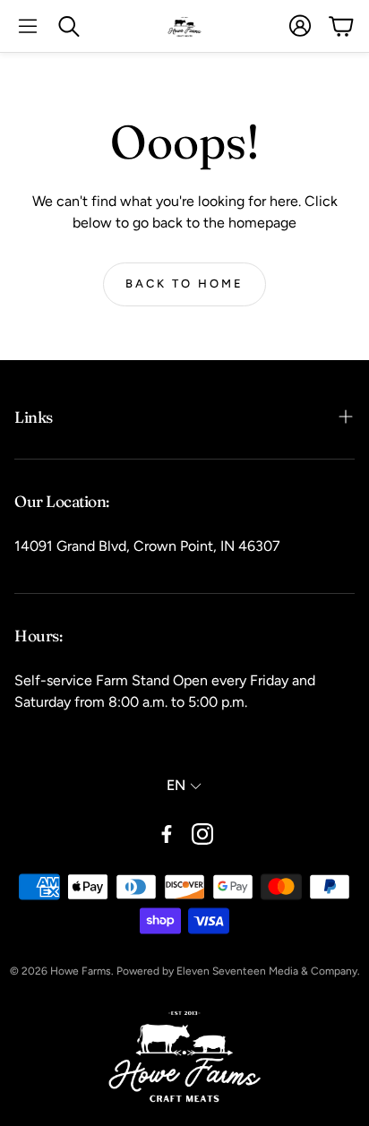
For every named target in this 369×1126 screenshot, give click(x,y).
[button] (27, 26)
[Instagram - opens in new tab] (202, 834)
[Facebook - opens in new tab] (166, 834)
